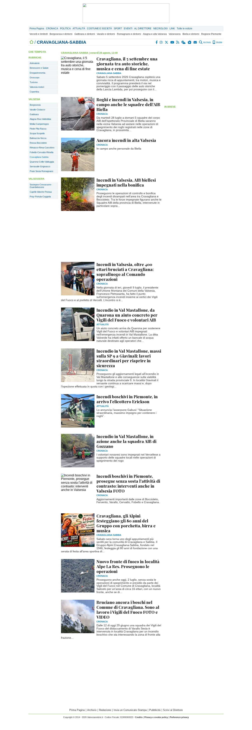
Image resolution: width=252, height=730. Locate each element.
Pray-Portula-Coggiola (40, 196)
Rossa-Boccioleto (38, 143)
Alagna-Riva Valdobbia (40, 119)
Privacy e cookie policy (156, 717)
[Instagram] (161, 42)
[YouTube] (172, 42)
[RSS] (178, 42)
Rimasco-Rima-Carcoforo (42, 147)
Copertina (34, 92)
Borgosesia (35, 105)
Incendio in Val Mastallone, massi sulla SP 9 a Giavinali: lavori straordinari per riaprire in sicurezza (128, 358)
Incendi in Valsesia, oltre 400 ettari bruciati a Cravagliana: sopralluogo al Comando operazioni (125, 272)
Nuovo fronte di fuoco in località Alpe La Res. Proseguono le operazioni (127, 566)
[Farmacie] (190, 42)
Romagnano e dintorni (129, 34)
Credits (139, 717)
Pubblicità (154, 710)
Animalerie (35, 63)
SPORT (118, 28)
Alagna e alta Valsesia (155, 34)
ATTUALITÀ (79, 28)
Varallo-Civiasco (37, 109)
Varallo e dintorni (106, 34)
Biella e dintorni (191, 34)
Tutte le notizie (184, 28)
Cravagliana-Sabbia (39, 157)
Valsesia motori (37, 87)
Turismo (34, 82)
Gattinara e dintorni (84, 34)
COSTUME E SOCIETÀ (99, 28)
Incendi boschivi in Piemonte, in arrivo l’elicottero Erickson (127, 399)
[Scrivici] (195, 42)
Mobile (219, 42)
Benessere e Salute (39, 68)
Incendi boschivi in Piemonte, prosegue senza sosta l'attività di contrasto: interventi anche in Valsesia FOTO (128, 483)
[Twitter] (167, 42)
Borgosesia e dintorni (61, 34)
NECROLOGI (160, 28)
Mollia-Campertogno (39, 124)
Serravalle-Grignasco (40, 166)
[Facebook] (157, 42)
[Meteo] (183, 42)
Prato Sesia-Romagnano (41, 171)
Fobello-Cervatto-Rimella (41, 152)
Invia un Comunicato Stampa (130, 710)
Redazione (105, 710)
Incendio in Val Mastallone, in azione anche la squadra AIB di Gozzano (126, 441)
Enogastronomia (37, 73)
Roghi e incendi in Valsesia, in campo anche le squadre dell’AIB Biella (128, 104)
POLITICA (65, 28)
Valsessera (175, 34)
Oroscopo (34, 77)
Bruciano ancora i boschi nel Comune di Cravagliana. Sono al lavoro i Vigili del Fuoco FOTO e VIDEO (127, 609)
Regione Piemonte (211, 34)
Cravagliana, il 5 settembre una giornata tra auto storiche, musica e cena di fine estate (127, 63)
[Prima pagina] (31, 42)
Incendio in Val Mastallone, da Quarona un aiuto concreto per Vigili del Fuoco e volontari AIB (127, 314)
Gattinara (34, 114)
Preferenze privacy (179, 717)
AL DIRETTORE (142, 28)
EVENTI (128, 28)
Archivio (207, 42)
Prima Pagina (37, 28)
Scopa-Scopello (37, 133)
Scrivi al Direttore (173, 710)
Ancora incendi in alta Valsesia (126, 140)
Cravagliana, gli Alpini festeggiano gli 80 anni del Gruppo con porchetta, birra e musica (126, 523)
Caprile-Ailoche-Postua (41, 192)
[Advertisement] (193, 76)
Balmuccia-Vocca (38, 138)
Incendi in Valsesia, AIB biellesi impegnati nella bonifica (126, 182)
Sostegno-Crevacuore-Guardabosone (41, 185)
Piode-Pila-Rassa (38, 129)
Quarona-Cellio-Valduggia (42, 162)
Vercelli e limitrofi (39, 34)
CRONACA (52, 28)
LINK (172, 28)
